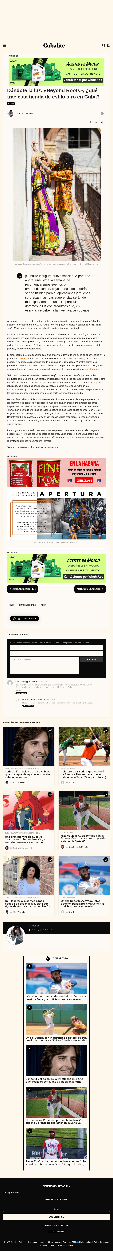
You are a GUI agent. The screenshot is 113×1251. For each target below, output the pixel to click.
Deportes (71, 768)
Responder (21, 693)
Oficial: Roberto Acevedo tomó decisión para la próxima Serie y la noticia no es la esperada (82, 903)
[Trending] (50, 730)
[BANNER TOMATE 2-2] (56, 472)
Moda (43, 605)
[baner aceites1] (56, 71)
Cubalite (94, 369)
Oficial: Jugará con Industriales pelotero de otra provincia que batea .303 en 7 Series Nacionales (56, 1039)
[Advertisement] (56, 20)
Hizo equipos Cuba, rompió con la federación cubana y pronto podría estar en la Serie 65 (83, 838)
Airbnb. (23, 358)
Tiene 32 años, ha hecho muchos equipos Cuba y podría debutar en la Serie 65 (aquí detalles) (56, 1163)
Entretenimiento (26, 768)
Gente (38, 768)
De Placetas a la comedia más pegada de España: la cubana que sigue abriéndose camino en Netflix (27, 903)
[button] (4, 45)
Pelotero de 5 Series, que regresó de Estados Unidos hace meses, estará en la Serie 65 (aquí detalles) (83, 774)
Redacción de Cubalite (33, 699)
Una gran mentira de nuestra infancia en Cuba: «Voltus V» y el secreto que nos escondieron (25, 839)
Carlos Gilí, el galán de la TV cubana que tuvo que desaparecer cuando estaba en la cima (28, 774)
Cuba (11, 605)
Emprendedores (27, 605)
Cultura (14, 768)
